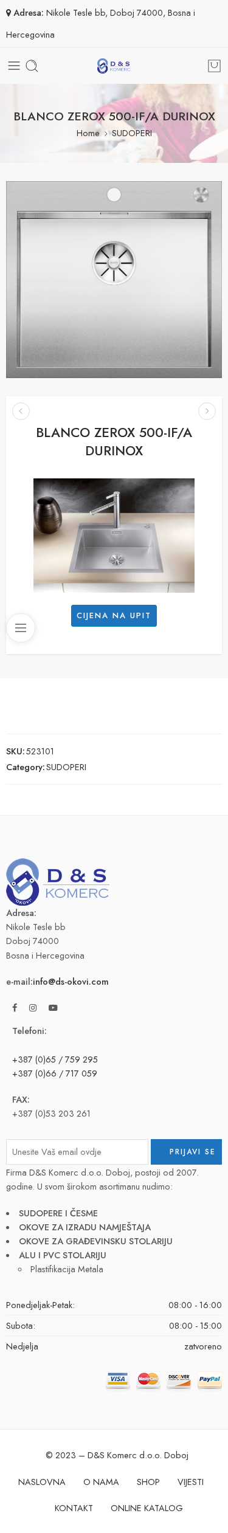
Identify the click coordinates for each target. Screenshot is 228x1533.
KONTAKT (74, 1507)
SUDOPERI (132, 132)
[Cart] (214, 66)
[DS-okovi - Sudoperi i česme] (113, 66)
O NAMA (101, 1481)
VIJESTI (191, 1481)
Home (88, 132)
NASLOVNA (42, 1481)
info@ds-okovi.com (71, 981)
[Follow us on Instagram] (32, 1008)
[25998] (114, 279)
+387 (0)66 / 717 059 (54, 1073)
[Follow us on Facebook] (14, 1008)
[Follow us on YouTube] (53, 1008)
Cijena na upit (114, 615)
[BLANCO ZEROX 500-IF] (21, 411)
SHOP (148, 1481)
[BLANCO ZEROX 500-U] (207, 411)
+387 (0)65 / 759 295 (55, 1059)
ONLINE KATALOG (147, 1507)
